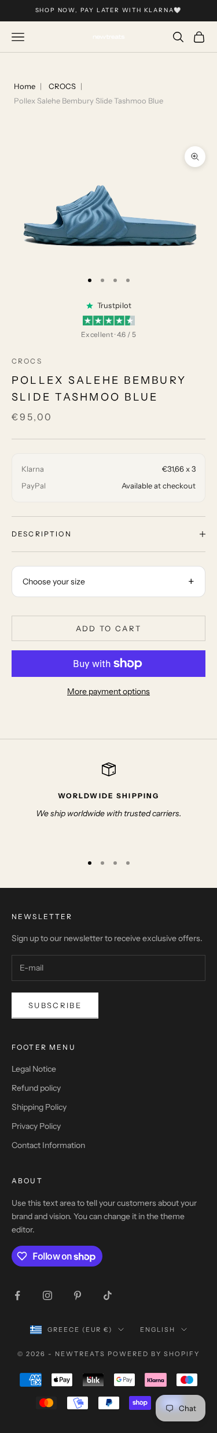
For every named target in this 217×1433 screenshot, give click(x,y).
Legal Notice (34, 1069)
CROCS (62, 86)
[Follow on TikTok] (107, 1295)
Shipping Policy (39, 1107)
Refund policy (36, 1088)
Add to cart (109, 628)
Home (24, 86)
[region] (108, 802)
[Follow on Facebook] (17, 1295)
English (157, 1329)
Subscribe (55, 1005)
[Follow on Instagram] (47, 1295)
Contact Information (48, 1145)
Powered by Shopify (154, 1354)
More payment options (108, 691)
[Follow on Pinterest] (77, 1295)
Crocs (27, 361)
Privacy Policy (36, 1126)
